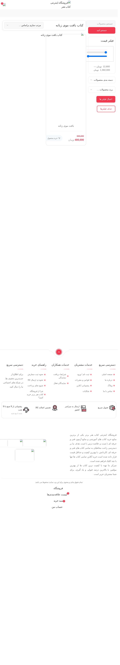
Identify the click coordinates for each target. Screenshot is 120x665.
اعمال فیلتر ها (106, 99)
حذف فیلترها (106, 109)
